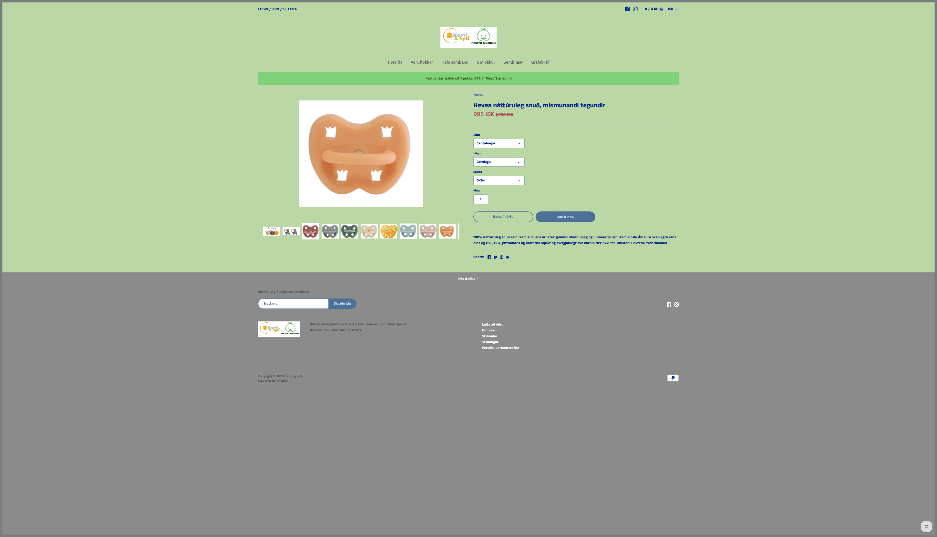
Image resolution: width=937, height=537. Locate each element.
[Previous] (259, 231)
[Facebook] (627, 9)
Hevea (478, 94)
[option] (271, 231)
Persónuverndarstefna (500, 347)
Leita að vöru (493, 324)
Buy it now (565, 216)
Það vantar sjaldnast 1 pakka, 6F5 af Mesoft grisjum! (469, 78)
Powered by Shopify (273, 381)
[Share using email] (507, 256)
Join (275, 9)
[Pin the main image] (501, 256)
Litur (476, 135)
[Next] (462, 231)
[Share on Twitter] (495, 256)
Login (263, 9)
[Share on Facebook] (489, 256)
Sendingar (490, 342)
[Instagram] (635, 9)
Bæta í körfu (503, 216)
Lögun (477, 154)
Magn (477, 191)
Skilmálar (489, 336)
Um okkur (490, 330)
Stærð (477, 172)
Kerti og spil (293, 376)
